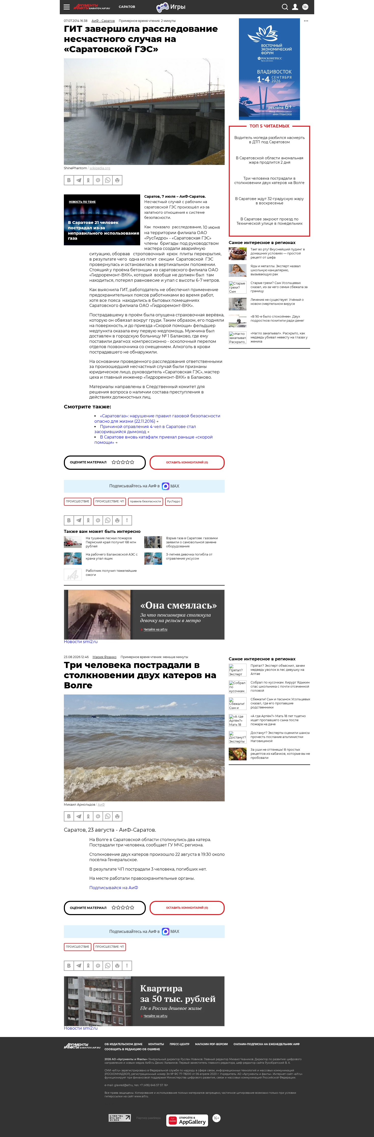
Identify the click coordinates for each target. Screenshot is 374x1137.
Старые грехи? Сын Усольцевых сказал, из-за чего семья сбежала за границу (279, 287)
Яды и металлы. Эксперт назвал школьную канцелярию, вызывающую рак (276, 270)
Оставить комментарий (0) (187, 462)
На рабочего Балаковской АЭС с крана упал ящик (112, 556)
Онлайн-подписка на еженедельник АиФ (267, 1044)
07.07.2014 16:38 (76, 21)
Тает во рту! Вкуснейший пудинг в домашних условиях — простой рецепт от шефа (278, 253)
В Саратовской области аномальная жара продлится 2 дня (269, 160)
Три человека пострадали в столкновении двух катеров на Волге (269, 180)
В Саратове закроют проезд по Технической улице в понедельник (270, 221)
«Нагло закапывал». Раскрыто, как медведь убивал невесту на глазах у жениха (279, 337)
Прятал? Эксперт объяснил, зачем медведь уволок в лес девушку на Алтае (278, 670)
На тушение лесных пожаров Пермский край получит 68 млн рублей (111, 542)
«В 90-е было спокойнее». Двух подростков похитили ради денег (277, 318)
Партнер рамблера (148, 1117)
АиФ (101, 804)
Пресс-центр (179, 1044)
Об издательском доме (123, 1044)
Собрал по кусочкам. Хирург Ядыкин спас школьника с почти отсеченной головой (280, 686)
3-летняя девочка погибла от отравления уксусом (189, 556)
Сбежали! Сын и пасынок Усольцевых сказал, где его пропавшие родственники (280, 703)
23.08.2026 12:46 (76, 657)
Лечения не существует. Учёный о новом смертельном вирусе (277, 302)
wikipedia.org (100, 168)
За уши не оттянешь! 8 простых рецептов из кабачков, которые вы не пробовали (280, 754)
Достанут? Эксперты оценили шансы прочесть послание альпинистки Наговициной (280, 737)
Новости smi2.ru (81, 641)
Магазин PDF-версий (211, 1044)
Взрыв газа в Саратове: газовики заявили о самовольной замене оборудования (192, 542)
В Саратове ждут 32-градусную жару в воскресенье (269, 201)
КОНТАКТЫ (156, 1044)
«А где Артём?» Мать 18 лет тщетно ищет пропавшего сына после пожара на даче (278, 720)
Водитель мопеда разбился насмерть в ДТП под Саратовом (269, 140)
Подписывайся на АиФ (113, 887)
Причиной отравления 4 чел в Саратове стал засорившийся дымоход (145, 429)
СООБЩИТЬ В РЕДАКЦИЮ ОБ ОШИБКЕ (132, 1049)
